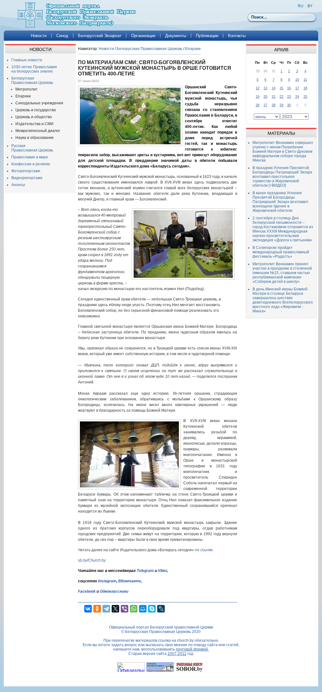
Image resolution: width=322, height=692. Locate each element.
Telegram (145, 570)
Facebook (87, 591)
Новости (39, 36)
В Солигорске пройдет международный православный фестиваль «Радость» (281, 252)
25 (305, 96)
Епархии (23, 96)
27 (265, 105)
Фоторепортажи (25, 171)
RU (300, 6)
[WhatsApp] (133, 608)
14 (273, 88)
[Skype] (152, 608)
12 (257, 88)
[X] (115, 608)
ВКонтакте (129, 581)
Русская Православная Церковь (32, 148)
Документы (175, 36)
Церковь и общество (33, 117)
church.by (185, 640)
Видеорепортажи (26, 178)
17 (297, 88)
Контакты (237, 36)
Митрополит (26, 89)
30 (289, 105)
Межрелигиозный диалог (37, 131)
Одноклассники (114, 591)
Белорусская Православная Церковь (32, 80)
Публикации (207, 36)
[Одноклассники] (97, 608)
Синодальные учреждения (39, 103)
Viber (162, 570)
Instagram (107, 581)
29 (281, 105)
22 (281, 96)
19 (257, 96)
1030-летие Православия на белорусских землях (34, 69)
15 (281, 88)
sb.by (82, 560)
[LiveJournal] (161, 608)
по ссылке (204, 550)
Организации (143, 36)
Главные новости (26, 60)
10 (297, 79)
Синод (62, 36)
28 (273, 105)
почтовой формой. (192, 649)
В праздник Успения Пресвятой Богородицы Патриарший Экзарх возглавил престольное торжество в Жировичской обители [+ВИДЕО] (282, 177)
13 (265, 88)
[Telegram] (106, 608)
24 (297, 96)
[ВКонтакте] (88, 608)
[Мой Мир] (143, 608)
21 (273, 96)
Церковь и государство (35, 110)
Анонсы (18, 185)
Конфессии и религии (30, 164)
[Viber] (124, 608)
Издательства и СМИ (34, 124)
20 (265, 96)
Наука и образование (34, 137)
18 (305, 88)
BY (310, 6)
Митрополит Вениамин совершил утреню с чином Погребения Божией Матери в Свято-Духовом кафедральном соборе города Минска (283, 151)
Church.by (97, 560)
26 (257, 105)
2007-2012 (177, 653)
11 (305, 79)
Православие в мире (29, 157)
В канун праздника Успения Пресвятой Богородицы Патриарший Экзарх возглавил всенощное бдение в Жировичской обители (280, 202)
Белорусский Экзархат (99, 36)
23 (289, 96)
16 (289, 88)
